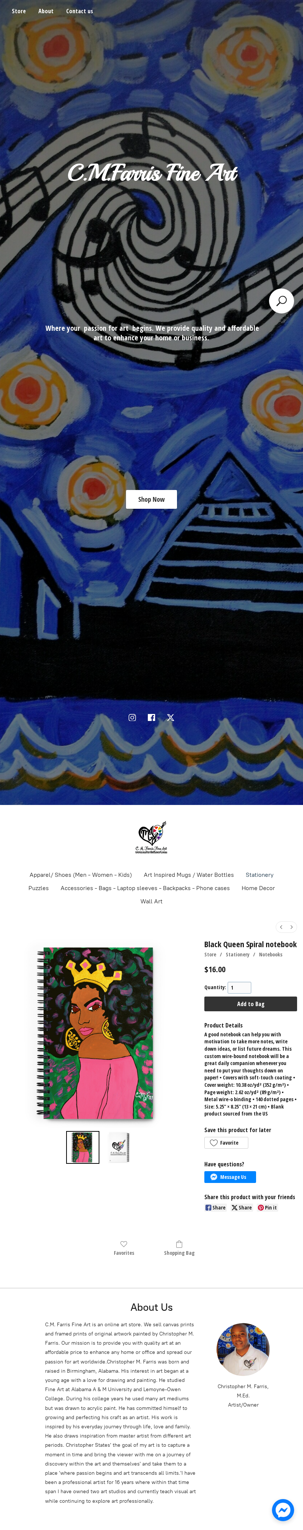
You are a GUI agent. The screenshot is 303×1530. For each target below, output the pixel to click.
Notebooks (270, 954)
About (46, 11)
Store (19, 11)
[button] (226, 1143)
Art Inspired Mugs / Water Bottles (189, 874)
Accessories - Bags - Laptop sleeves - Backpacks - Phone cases (145, 888)
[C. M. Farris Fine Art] (151, 837)
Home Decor (258, 888)
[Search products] (281, 301)
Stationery (259, 874)
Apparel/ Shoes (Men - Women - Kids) (81, 874)
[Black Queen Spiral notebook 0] (82, 1147)
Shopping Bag (179, 1252)
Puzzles (38, 888)
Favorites (124, 1252)
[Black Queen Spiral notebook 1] (119, 1147)
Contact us (79, 11)
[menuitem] (281, 927)
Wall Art (151, 901)
